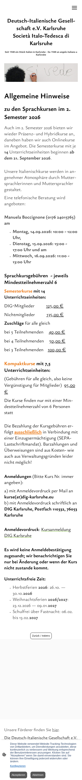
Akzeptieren (18, 775)
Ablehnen (38, 775)
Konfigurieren (18, 766)
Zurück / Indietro (41, 635)
